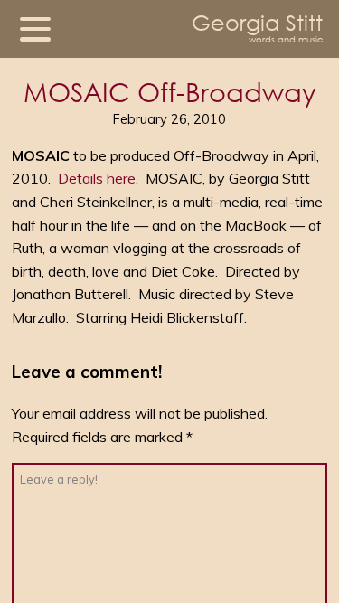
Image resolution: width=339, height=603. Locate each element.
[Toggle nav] (35, 29)
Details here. (98, 178)
